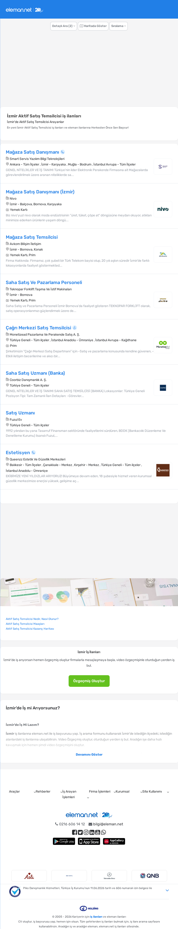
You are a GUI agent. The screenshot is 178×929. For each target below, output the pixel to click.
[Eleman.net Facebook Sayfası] (74, 832)
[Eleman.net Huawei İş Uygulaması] (114, 841)
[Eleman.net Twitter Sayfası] (80, 832)
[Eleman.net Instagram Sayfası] (86, 832)
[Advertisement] (89, 71)
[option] (31, 876)
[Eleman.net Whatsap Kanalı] (103, 832)
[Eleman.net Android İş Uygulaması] (64, 841)
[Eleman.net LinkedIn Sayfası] (91, 832)
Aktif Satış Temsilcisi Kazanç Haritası (30, 628)
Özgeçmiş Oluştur (89, 681)
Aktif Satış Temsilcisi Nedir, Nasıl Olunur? (32, 619)
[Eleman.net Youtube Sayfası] (97, 832)
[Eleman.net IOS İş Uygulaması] (89, 841)
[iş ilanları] (24, 9)
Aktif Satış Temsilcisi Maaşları (25, 623)
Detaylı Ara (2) (62, 26)
